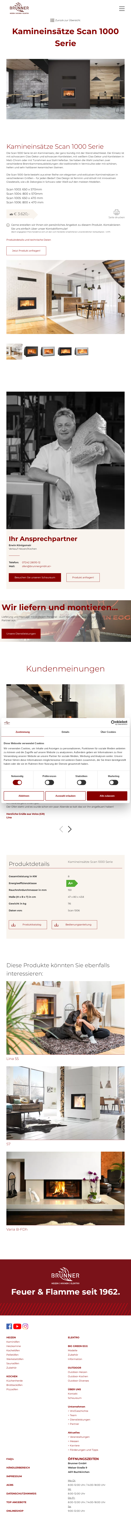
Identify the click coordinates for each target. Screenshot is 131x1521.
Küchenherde (14, 1380)
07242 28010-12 (31, 562)
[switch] (49, 782)
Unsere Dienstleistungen (21, 633)
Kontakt (72, 1393)
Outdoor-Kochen (78, 1376)
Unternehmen (76, 1406)
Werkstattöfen (14, 1359)
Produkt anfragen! (83, 577)
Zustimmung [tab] (23, 732)
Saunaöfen (12, 1363)
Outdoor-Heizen (77, 1372)
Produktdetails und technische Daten (28, 239)
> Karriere (74, 1445)
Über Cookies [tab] (108, 732)
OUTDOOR (74, 1367)
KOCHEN (11, 1376)
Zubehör (11, 1367)
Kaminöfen (13, 1341)
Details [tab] (65, 732)
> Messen (73, 1441)
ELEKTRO (73, 1337)
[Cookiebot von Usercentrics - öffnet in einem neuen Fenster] (113, 722)
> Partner (73, 1423)
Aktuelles (74, 1432)
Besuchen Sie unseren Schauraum (35, 577)
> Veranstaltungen (79, 1436)
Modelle (72, 1350)
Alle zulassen (107, 795)
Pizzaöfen (12, 1389)
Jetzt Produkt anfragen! (26, 250)
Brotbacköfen (14, 1385)
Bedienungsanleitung (78, 924)
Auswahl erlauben (65, 795)
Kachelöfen (13, 1350)
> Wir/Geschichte (78, 1410)
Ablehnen (24, 795)
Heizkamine (13, 1346)
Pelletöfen (12, 1354)
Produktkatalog (32, 924)
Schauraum (75, 1397)
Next (119, 292)
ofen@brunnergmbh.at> (36, 566)
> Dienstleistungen (79, 1419)
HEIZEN (11, 1337)
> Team (72, 1415)
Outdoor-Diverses (78, 1380)
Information (75, 1359)
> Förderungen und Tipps (83, 1449)
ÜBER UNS (74, 1389)
